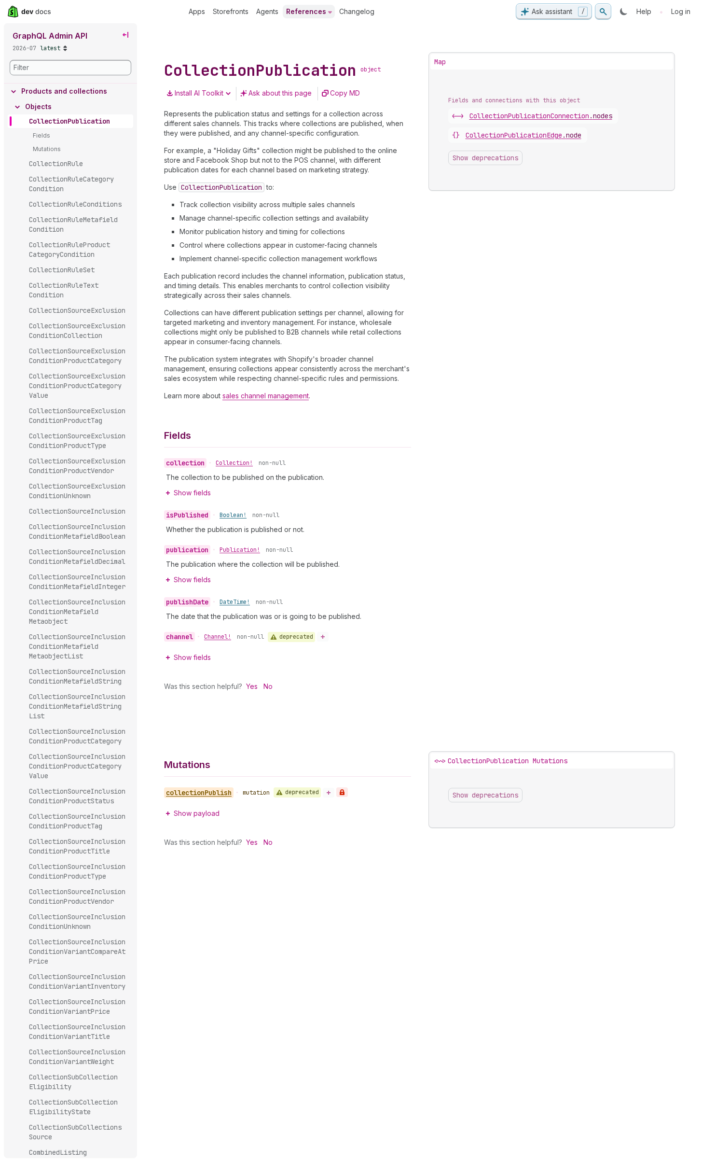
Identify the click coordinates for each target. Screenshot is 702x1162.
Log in (680, 11)
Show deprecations (485, 158)
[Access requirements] (342, 792)
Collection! (234, 463)
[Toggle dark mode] (624, 11)
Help (643, 11)
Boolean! (233, 515)
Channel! (217, 637)
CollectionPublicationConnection (540, 116)
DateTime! (235, 602)
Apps (197, 11)
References (306, 11)
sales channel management (265, 396)
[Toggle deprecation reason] (323, 637)
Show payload (197, 813)
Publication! (240, 550)
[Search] (603, 11)
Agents (267, 11)
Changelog (356, 11)
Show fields (192, 493)
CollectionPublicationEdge (523, 135)
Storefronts (230, 11)
